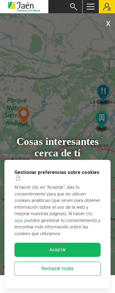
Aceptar (57, 249)
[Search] (73, 7)
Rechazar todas (57, 268)
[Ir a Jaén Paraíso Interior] (24, 6)
